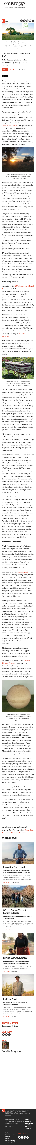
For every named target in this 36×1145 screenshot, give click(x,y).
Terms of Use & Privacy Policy (11, 1113)
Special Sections (10, 1140)
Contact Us (28, 1128)
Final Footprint (22, 572)
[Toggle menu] (6, 21)
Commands (1, 1143)
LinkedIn (30, 21)
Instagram (27, 21)
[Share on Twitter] (6, 1034)
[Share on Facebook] (3, 1034)
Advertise (28, 1126)
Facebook (24, 21)
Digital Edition (29, 1123)
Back (4, 69)
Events (7, 1138)
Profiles (7, 1136)
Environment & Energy (10, 1026)
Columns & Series (10, 1135)
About (26, 1119)
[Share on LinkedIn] (9, 1034)
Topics (7, 1133)
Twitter (21, 21)
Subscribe (28, 1121)
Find (33, 21)
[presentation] (3, 21)
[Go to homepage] (15, 5)
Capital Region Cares (11, 1142)
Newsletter (28, 1125)
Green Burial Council (9, 125)
